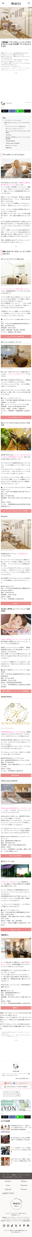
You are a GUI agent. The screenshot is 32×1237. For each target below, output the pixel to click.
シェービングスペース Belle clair (15, 336)
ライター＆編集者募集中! (24, 1220)
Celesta (15, 603)
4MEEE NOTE (8, 1193)
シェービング (9, 1095)
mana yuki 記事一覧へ (22, 1078)
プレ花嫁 (16, 1092)
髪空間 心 (15, 1008)
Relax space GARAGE (15, 855)
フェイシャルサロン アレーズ (15, 417)
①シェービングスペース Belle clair (15, 126)
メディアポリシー (12, 1217)
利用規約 (4, 1217)
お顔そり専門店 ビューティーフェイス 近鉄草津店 (15, 691)
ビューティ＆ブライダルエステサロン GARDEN (15, 511)
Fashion (8, 1181)
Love (8, 1185)
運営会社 (3, 1220)
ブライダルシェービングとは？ (13, 120)
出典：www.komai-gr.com (7, 878)
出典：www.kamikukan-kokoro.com (9, 958)
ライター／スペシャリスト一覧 (20, 1219)
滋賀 (18, 1095)
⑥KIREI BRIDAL (10, 141)
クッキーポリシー (7, 1219)
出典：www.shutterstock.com (8, 178)
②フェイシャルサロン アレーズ (14, 128)
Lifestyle (8, 1189)
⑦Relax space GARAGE (13, 143)
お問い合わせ (22, 1213)
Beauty (24, 1181)
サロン (7, 1092)
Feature (24, 1189)
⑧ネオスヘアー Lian (11, 145)
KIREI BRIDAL (15, 775)
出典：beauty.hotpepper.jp (25, 39)
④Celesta (8, 135)
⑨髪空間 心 (9, 147)
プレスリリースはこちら (11, 1213)
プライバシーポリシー (23, 1217)
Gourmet (24, 1185)
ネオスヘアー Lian (15, 929)
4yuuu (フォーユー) (12, 1220)
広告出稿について (15, 1215)
